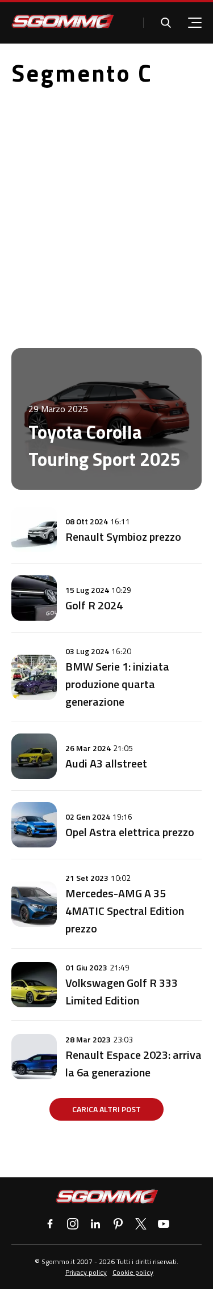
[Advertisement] (106, 207)
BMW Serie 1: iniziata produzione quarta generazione (117, 684)
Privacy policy (86, 1272)
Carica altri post (106, 1109)
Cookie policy (132, 1272)
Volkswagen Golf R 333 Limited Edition (121, 991)
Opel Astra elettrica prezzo (129, 832)
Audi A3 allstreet (106, 763)
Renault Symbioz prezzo (123, 536)
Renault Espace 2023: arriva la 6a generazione (133, 1063)
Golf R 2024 (94, 605)
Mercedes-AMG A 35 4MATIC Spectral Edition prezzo (124, 910)
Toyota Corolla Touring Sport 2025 (104, 445)
